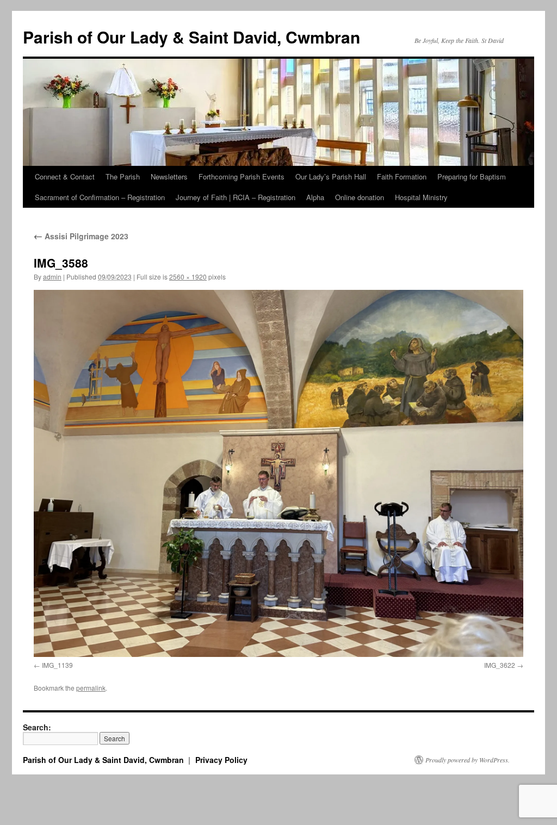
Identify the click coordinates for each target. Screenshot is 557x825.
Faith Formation (401, 176)
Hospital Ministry (421, 197)
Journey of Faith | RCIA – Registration (235, 197)
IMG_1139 (57, 664)
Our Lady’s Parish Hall (330, 176)
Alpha (315, 197)
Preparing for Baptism (471, 176)
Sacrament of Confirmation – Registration (100, 197)
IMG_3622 (499, 664)
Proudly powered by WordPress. (467, 759)
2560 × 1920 (188, 276)
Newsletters (169, 176)
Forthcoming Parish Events (241, 176)
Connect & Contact (65, 176)
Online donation (359, 197)
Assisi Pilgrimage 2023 (81, 236)
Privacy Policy (221, 759)
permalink (91, 687)
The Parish (123, 176)
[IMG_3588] (278, 473)
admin (52, 276)
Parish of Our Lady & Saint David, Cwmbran (191, 36)
